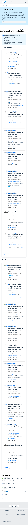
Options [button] (21, 29)
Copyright (7, 514)
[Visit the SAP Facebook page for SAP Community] (10, 506)
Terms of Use (21, 510)
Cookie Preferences (7, 521)
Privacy (7, 510)
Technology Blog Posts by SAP (14, 81)
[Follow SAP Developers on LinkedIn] (17, 506)
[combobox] (14, 22)
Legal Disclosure (21, 514)
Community (9, 2)
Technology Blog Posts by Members (16, 412)
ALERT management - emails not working (15, 55)
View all (6, 254)
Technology (5, 5)
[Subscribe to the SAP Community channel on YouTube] (15, 506)
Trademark (7, 517)
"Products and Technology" (10, 38)
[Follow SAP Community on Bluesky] (12, 506)
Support (21, 517)
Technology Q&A (11, 58)
